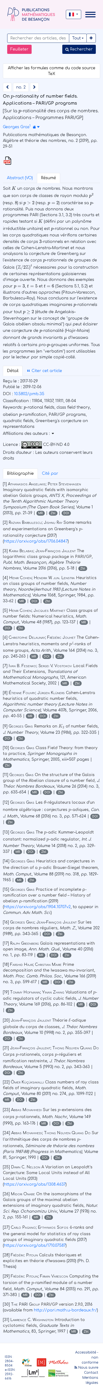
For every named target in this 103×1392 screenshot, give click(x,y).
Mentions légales (90, 1380)
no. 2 (21, 87)
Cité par (50, 473)
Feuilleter (19, 49)
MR (40, 513)
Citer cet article (46, 371)
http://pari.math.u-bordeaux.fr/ (65, 1310)
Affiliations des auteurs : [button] (27, 433)
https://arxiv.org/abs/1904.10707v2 (37, 907)
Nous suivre (87, 1367)
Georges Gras (16, 127)
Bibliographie (20, 473)
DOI (66, 513)
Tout (76, 38)
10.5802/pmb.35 (29, 394)
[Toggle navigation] (90, 15)
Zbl (53, 513)
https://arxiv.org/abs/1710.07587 (35, 1245)
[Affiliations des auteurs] (36, 127)
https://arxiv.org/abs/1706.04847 (36, 541)
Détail (12, 371)
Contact (91, 1372)
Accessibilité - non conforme (86, 1357)
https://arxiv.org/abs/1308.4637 (35, 1184)
